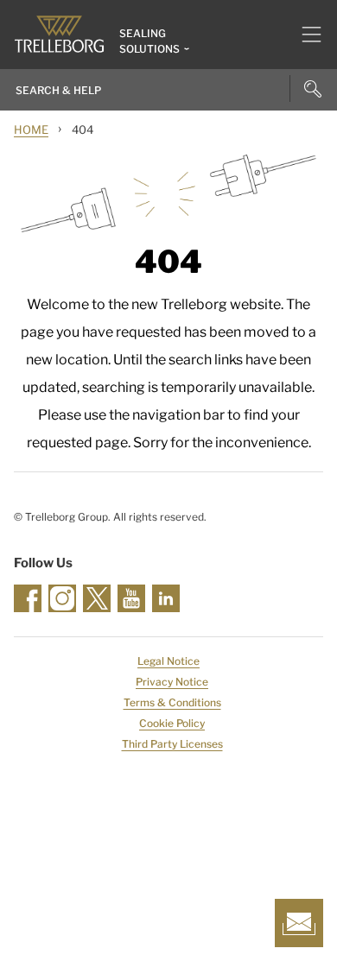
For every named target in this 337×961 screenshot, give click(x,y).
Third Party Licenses (172, 743)
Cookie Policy (172, 723)
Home (31, 129)
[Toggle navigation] (304, 34)
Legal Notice (168, 660)
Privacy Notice (172, 681)
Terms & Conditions (172, 702)
